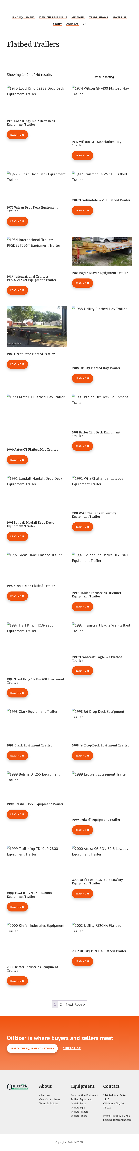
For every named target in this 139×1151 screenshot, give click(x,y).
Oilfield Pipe (78, 1107)
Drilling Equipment (81, 1099)
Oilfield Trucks (79, 1115)
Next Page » (75, 1004)
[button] (84, 24)
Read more (17, 134)
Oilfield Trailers (79, 1111)
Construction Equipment (84, 1095)
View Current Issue (49, 1099)
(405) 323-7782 (121, 1115)
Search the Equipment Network (32, 1048)
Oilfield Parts (78, 1103)
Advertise (44, 1095)
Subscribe (72, 1048)
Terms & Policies (48, 1103)
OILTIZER (69, 8)
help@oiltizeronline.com (117, 1119)
